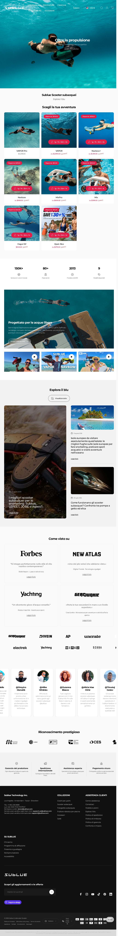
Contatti (14, 923)
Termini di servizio (35, 920)
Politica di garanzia (93, 821)
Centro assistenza (93, 800)
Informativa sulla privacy (22, 920)
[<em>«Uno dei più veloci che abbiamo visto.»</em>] (85, 547)
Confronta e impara (93, 825)
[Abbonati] (51, 891)
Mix (94, 196)
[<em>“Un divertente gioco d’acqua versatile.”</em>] (30, 588)
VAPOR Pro (21, 150)
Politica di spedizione (94, 814)
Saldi (59, 817)
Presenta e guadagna (13, 848)
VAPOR (58, 150)
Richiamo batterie (11, 852)
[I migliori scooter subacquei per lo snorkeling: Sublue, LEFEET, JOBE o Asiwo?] (34, 459)
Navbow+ (94, 150)
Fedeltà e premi (92, 807)
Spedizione (7, 923)
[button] (34, 355)
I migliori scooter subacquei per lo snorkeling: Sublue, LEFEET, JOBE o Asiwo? (25, 499)
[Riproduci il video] (21, 360)
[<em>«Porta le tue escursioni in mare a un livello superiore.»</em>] (85, 588)
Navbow (21, 196)
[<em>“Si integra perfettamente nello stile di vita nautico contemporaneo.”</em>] (30, 547)
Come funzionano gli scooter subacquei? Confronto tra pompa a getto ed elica (89, 502)
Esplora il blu (91, 810)
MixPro (58, 196)
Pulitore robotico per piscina (68, 810)
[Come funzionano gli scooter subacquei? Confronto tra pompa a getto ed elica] (91, 478)
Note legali (29, 923)
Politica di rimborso (93, 817)
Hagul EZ (21, 242)
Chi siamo (8, 841)
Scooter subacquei (64, 803)
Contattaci (90, 803)
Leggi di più (13, 510)
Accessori (61, 814)
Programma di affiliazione (14, 844)
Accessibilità (9, 855)
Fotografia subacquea (66, 807)
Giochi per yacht (63, 800)
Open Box (58, 242)
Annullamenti (21, 923)
